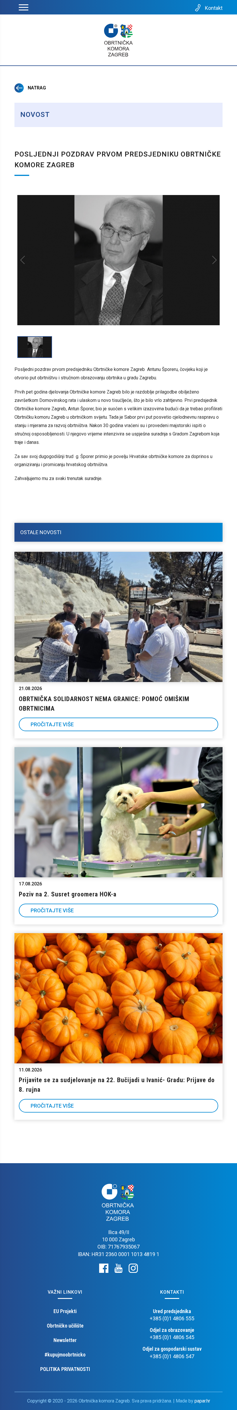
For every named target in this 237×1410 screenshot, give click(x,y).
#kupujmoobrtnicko (65, 1355)
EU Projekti (65, 1311)
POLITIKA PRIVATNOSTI (65, 1369)
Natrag (36, 88)
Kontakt (214, 8)
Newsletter (65, 1340)
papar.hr (202, 1401)
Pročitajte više (52, 724)
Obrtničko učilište (65, 1326)
